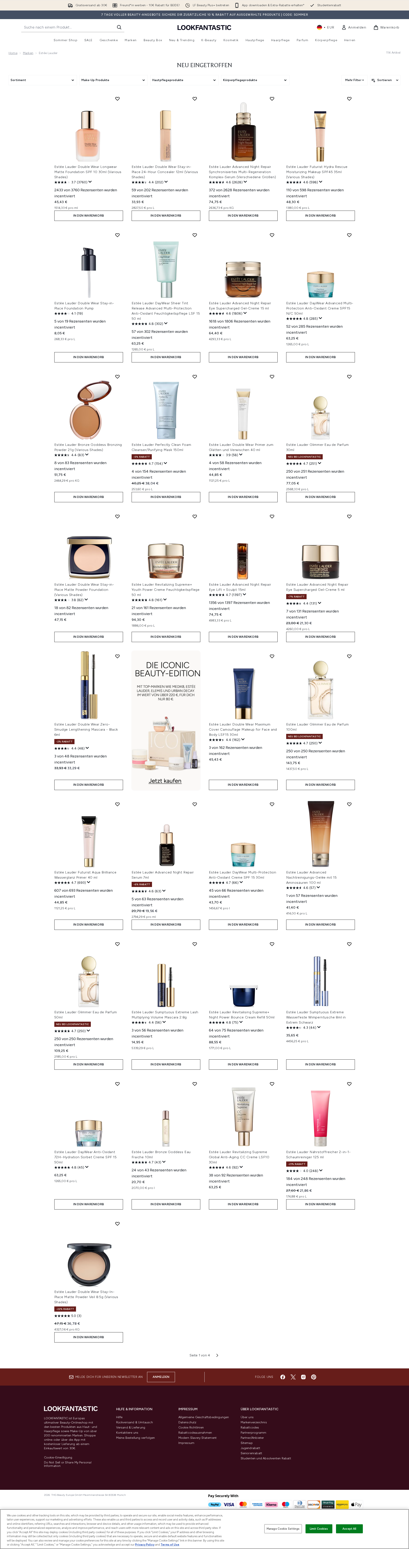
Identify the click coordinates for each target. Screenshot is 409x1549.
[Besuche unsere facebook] (283, 1377)
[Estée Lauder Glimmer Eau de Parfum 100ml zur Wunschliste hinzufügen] (349, 656)
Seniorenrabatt (251, 1453)
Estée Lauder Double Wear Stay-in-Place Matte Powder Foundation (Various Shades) (84, 589)
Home (13, 53)
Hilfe (119, 1417)
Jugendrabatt (250, 1448)
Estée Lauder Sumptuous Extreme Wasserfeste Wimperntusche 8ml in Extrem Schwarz (316, 1017)
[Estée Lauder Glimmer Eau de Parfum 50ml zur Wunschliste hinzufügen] (117, 944)
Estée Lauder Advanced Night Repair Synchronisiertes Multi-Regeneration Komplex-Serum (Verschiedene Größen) (242, 172)
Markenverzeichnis (254, 1422)
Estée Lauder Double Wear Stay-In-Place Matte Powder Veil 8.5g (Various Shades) (86, 1297)
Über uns (247, 1417)
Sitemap (247, 1443)
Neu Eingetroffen (204, 66)
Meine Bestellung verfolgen (135, 1438)
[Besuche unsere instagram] (303, 1377)
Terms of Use (170, 1544)
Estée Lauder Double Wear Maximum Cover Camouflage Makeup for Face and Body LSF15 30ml (243, 729)
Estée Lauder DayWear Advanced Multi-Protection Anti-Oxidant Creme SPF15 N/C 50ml (320, 308)
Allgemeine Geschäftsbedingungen (203, 1417)
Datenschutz (187, 1422)
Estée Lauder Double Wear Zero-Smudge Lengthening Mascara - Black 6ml (86, 729)
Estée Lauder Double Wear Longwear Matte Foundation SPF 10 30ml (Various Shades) (88, 172)
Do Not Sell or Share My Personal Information (67, 1464)
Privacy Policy (144, 1544)
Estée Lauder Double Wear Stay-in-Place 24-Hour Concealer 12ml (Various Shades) (165, 172)
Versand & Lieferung (130, 1427)
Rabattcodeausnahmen (195, 1432)
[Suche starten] (119, 27)
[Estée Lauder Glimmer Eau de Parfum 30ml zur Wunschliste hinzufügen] (349, 376)
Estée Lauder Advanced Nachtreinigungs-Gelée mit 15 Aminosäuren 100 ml (311, 877)
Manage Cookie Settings (283, 1528)
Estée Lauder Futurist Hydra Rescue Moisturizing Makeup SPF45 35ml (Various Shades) (317, 172)
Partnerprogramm (253, 1432)
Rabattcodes (250, 1427)
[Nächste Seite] (217, 1355)
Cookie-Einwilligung (58, 1457)
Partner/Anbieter (252, 1438)
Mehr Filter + (354, 80)
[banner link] (166, 720)
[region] (204, 1529)
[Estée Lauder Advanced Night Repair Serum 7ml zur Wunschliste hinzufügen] (195, 804)
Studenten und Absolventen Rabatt (266, 1458)
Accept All (349, 1528)
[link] (354, 27)
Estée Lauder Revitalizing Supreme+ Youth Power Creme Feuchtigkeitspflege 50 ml (166, 589)
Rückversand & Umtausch (134, 1422)
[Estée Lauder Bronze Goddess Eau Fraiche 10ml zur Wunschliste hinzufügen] (195, 1084)
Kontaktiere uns (127, 1432)
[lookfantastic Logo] (204, 27)
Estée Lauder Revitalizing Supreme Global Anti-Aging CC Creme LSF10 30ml (239, 1157)
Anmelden (161, 1377)
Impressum (186, 1443)
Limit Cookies (319, 1528)
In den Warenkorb (88, 215)
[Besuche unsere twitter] (293, 1377)
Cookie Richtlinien (191, 1427)
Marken (28, 53)
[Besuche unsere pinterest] (314, 1377)
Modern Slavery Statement (197, 1438)
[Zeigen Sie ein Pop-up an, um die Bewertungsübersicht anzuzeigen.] (90, 182)
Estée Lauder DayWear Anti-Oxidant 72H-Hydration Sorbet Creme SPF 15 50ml (85, 1157)
